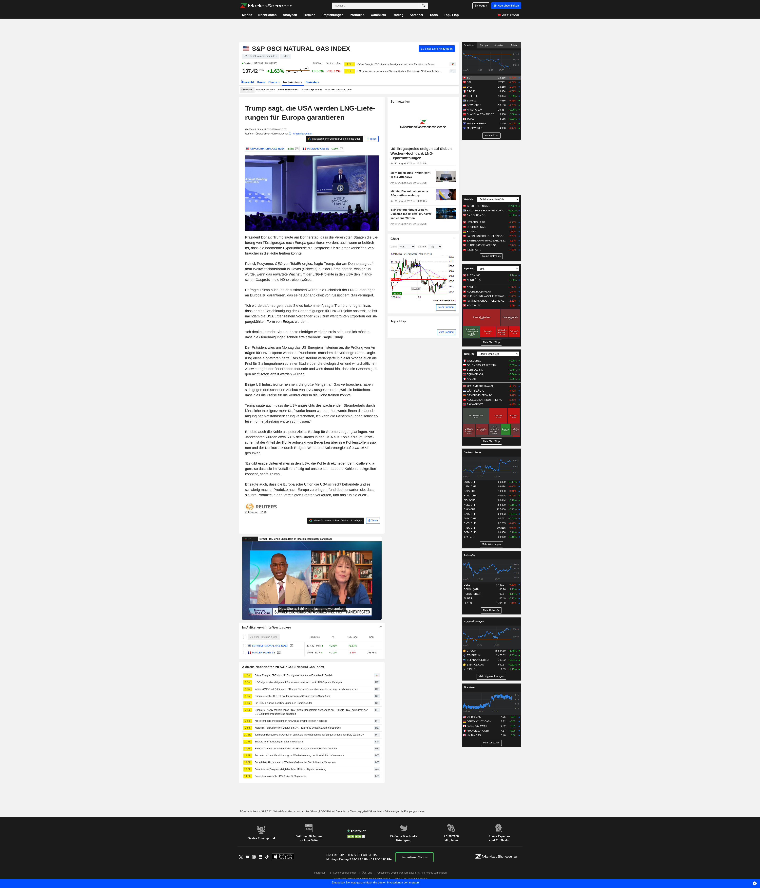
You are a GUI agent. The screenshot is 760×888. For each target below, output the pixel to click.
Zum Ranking (446, 332)
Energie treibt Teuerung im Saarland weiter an (279, 741)
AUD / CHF (470, 518)
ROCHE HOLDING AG (479, 291)
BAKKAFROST (475, 404)
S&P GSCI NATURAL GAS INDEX (270, 645)
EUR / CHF (470, 482)
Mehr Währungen (491, 544)
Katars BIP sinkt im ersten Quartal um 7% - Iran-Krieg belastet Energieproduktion (298, 727)
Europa (484, 45)
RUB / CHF (470, 495)
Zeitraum (422, 246)
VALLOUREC (474, 360)
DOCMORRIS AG (476, 227)
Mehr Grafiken (446, 307)
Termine (309, 15)
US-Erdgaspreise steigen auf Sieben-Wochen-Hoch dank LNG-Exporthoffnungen (400, 71)
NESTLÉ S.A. (474, 280)
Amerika (498, 45)
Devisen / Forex (472, 452)
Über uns (367, 872)
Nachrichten (267, 15)
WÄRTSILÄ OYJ (475, 390)
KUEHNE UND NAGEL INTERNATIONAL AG (487, 296)
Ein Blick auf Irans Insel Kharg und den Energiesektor (283, 703)
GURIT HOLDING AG (478, 206)
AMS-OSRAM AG (476, 215)
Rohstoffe (469, 555)
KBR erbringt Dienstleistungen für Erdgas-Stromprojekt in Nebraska (291, 720)
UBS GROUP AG (476, 222)
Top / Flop (451, 15)
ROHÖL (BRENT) (473, 594)
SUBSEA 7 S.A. (475, 369)
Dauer (393, 246)
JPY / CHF (469, 537)
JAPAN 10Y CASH (477, 726)
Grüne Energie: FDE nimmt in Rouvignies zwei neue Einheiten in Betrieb (396, 64)
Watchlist (469, 199)
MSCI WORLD (474, 128)
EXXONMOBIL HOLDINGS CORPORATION (487, 210)
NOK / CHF (470, 505)
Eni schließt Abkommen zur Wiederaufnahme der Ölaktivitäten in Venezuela (295, 762)
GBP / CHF (469, 491)
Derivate (311, 82)
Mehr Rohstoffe (491, 610)
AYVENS (471, 379)
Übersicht (247, 82)
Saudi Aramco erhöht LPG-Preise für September (280, 776)
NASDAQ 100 (474, 109)
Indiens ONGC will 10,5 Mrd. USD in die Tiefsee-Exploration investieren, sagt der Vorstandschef (306, 689)
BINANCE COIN (475, 664)
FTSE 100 (472, 96)
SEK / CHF (469, 500)
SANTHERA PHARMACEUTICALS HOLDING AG (487, 240)
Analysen (290, 15)
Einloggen (481, 5)
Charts (273, 82)
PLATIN (468, 603)
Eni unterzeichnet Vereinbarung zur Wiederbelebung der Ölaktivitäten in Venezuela (299, 755)
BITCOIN (471, 650)
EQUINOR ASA (475, 374)
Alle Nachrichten (265, 89)
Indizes (470, 45)
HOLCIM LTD (474, 305)
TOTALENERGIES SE (263, 652)
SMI (469, 77)
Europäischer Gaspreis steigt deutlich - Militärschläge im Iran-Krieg (290, 769)
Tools (433, 15)
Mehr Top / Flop (491, 342)
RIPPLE (471, 669)
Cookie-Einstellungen (344, 872)
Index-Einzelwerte (288, 89)
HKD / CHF (470, 527)
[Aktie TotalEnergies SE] (341, 148)
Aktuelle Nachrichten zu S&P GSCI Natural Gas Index (283, 667)
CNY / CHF (470, 523)
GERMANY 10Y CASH (479, 721)
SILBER (468, 598)
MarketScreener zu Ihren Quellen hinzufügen (336, 138)
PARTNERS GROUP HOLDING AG (485, 236)
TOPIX (470, 118)
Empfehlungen (332, 15)
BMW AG (471, 231)
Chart (394, 238)
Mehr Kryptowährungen (491, 676)
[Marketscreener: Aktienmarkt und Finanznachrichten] (266, 6)
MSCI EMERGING (476, 123)
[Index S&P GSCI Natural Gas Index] (296, 148)
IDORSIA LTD (474, 250)
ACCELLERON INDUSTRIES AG (484, 400)
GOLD (467, 584)
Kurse (261, 82)
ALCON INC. (474, 275)
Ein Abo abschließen (506, 5)
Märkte (247, 15)
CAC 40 (471, 91)
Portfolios (357, 15)
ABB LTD (472, 287)
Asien (514, 45)
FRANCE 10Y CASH (478, 730)
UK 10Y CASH (475, 735)
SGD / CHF (470, 532)
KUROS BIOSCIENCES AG (481, 245)
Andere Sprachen (312, 89)
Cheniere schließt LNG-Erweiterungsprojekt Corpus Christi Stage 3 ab (292, 696)
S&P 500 (471, 100)
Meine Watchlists (491, 256)
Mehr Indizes (491, 135)
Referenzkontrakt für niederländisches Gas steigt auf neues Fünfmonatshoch (296, 748)
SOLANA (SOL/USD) (478, 660)
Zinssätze (469, 687)
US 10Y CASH (475, 717)
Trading (398, 15)
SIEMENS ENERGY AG (479, 395)
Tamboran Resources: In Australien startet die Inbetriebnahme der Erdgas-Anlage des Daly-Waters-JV (309, 734)
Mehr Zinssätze (491, 742)
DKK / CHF (469, 509)
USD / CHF (470, 486)
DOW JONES (474, 105)
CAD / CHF (470, 514)
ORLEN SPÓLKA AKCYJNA (482, 365)
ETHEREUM (473, 655)
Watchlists (378, 15)
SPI (469, 82)
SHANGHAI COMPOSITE (480, 114)
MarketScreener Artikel (338, 89)
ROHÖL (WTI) (471, 589)
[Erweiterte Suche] (423, 6)
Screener (416, 15)
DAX (469, 86)
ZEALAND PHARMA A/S (480, 386)
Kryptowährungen (474, 621)
